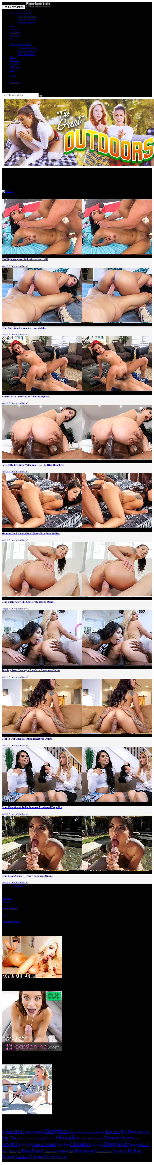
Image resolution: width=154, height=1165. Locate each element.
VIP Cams (15, 35)
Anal (28, 1132)
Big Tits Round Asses (26, 1138)
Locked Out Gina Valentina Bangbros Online (27, 738)
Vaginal (36, 1156)
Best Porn (15, 32)
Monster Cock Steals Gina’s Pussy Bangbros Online (31, 533)
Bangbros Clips (88, 1132)
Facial (143, 1144)
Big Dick (143, 1131)
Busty (128, 1138)
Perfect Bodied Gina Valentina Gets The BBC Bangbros (33, 464)
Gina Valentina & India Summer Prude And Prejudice (32, 807)
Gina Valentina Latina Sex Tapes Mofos (24, 327)
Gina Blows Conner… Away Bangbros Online (27, 875)
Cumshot (80, 1144)
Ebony (134, 1144)
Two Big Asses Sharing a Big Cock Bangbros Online (31, 670)
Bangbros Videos (27, 19)
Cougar (137, 1139)
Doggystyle (116, 1144)
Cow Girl (25, 1144)
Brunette (113, 1138)
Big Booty (129, 1131)
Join (12, 38)
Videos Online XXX (20, 13)
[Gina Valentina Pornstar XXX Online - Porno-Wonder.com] (38, 6)
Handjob (15, 1151)
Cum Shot (63, 1144)
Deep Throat (96, 1145)
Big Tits (9, 1137)
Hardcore (33, 1150)
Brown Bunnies (95, 1138)
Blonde (49, 1138)
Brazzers (82, 1138)
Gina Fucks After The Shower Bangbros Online (28, 601)
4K (3, 1131)
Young (61, 1156)
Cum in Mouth (44, 1144)
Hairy (5, 1151)
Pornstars (14, 29)
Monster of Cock (104, 1151)
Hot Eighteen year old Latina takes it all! (25, 259)
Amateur (15, 1131)
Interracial (50, 1151)
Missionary (85, 1150)
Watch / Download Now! (15, 266)
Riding (135, 1150)
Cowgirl (9, 1144)
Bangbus (100, 1131)
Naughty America (27, 16)
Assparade (38, 1131)
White (49, 1156)
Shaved (8, 1156)
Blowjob (66, 1137)
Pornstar (120, 1151)
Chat (12, 25)
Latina (63, 1151)
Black (40, 1138)
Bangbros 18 (74, 1132)
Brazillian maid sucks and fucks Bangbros (25, 396)
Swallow (22, 1157)
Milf (71, 1151)
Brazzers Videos (26, 22)
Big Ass (113, 1131)
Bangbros (56, 1131)
